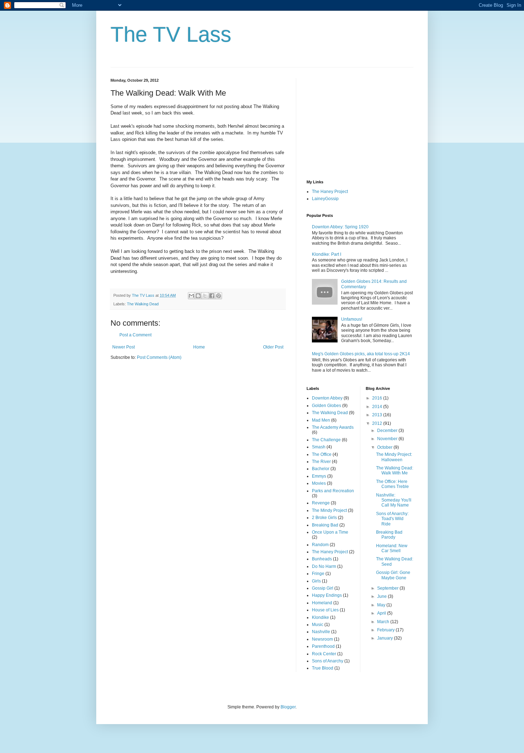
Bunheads (322, 558)
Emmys (319, 476)
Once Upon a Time (330, 532)
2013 (377, 414)
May (381, 604)
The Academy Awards (333, 427)
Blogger (288, 706)
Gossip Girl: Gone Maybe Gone (393, 575)
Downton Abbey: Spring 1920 (340, 226)
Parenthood (323, 646)
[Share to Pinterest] (218, 295)
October (385, 447)
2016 (377, 398)
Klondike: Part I (326, 254)
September (388, 588)
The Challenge (326, 439)
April (382, 613)
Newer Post (123, 347)
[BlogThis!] (198, 295)
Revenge (321, 502)
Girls (316, 581)
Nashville (321, 631)
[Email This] (191, 295)
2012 (377, 423)
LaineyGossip (325, 198)
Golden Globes (326, 405)
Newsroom (322, 639)
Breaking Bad (325, 525)
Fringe (318, 573)
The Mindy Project (329, 510)
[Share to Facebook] (211, 295)
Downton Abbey (327, 398)
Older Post (273, 347)
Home (199, 347)
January (385, 638)
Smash (318, 446)
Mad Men (321, 420)
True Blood (322, 668)
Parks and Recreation (333, 490)
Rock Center (324, 653)
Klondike (320, 617)
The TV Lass (171, 34)
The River (321, 461)
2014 (377, 406)
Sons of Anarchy (327, 660)
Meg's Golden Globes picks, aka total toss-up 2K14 (361, 353)
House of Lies (325, 609)
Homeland (322, 602)
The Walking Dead (143, 304)
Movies (319, 483)
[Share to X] (205, 295)
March (383, 621)
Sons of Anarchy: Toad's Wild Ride (392, 518)
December (388, 430)
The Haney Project (330, 191)
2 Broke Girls (324, 517)
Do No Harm (324, 566)
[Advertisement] (360, 122)
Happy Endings (327, 595)
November (388, 438)
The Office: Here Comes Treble (392, 484)
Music (317, 624)
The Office (322, 454)
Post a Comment (135, 334)
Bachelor (320, 468)
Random (320, 544)
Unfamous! (351, 319)
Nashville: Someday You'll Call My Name (393, 500)
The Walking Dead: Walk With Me (394, 470)
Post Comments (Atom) (159, 357)
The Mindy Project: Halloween (394, 457)
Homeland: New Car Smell (391, 548)
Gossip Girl (322, 588)
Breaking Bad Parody (389, 535)
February (386, 629)
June (382, 596)
